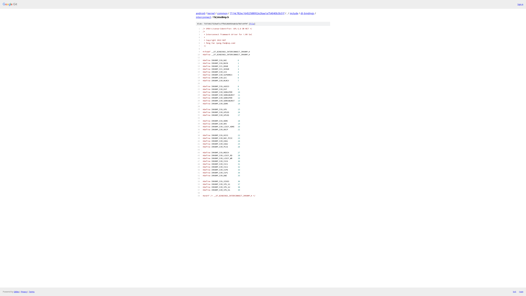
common (222, 13)
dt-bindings (307, 13)
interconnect (203, 17)
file (252, 24)
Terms (32, 291)
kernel (211, 13)
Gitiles (16, 291)
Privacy (24, 291)
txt (514, 291)
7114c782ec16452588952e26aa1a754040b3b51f (257, 13)
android (200, 13)
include (294, 13)
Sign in (520, 4)
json (521, 291)
